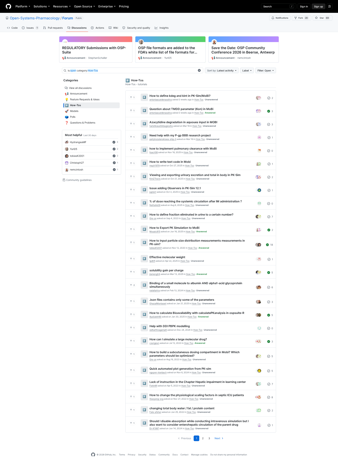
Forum (67, 18)
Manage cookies (199, 454)
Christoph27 (77, 162)
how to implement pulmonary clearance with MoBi (183, 148)
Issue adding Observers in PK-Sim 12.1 (175, 188)
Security (142, 454)
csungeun (154, 343)
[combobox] (132, 70)
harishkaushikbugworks (161, 126)
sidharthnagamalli (158, 330)
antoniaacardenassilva (160, 99)
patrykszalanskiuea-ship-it (162, 139)
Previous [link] (186, 438)
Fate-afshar (155, 412)
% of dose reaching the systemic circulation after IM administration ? (195, 201)
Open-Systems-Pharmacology (35, 18)
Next (217, 438)
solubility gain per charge (166, 270)
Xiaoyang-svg (156, 398)
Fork (303, 18)
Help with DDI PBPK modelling (169, 326)
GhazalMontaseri (157, 303)
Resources (60, 6)
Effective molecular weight (167, 257)
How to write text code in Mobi (170, 161)
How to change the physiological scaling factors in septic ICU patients (196, 395)
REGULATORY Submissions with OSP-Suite (94, 50)
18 (271, 244)
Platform (21, 6)
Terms (122, 454)
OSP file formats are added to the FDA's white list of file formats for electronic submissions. (166, 50)
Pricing (124, 6)
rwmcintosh (244, 57)
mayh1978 (154, 165)
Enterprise (105, 6)
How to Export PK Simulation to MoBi (174, 227)
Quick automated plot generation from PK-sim (180, 368)
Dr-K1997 (154, 428)
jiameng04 (154, 274)
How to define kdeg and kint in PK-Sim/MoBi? (180, 95)
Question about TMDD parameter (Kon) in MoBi (181, 109)
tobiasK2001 (77, 155)
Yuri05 (168, 57)
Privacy (131, 454)
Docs (175, 454)
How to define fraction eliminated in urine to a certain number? (191, 214)
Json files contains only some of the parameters (181, 299)
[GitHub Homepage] (93, 454)
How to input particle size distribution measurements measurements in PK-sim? (197, 242)
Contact (184, 454)
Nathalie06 (154, 205)
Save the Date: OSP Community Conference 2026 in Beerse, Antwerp (243, 50)
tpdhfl (152, 261)
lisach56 (153, 152)
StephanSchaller (97, 57)
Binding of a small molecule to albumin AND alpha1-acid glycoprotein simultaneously (195, 284)
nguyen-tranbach (158, 372)
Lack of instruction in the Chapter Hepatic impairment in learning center (197, 382)
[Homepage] (8, 6)
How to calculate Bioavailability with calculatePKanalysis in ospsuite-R (196, 313)
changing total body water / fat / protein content (181, 408)
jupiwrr (152, 192)
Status (152, 454)
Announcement (73, 58)
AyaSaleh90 (155, 316)
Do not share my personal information (228, 454)
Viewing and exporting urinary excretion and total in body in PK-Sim (194, 175)
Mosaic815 (154, 231)
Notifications (282, 18)
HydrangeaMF (78, 142)
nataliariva (154, 290)
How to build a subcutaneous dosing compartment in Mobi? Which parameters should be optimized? (194, 353)
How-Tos (198, 99)
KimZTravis (155, 178)
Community (164, 454)
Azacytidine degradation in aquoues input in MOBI (183, 122)
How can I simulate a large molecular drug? (178, 339)
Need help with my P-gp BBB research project (180, 135)
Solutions (40, 6)
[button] (199, 70)
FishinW (153, 385)
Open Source (83, 6)
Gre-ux (152, 218)
